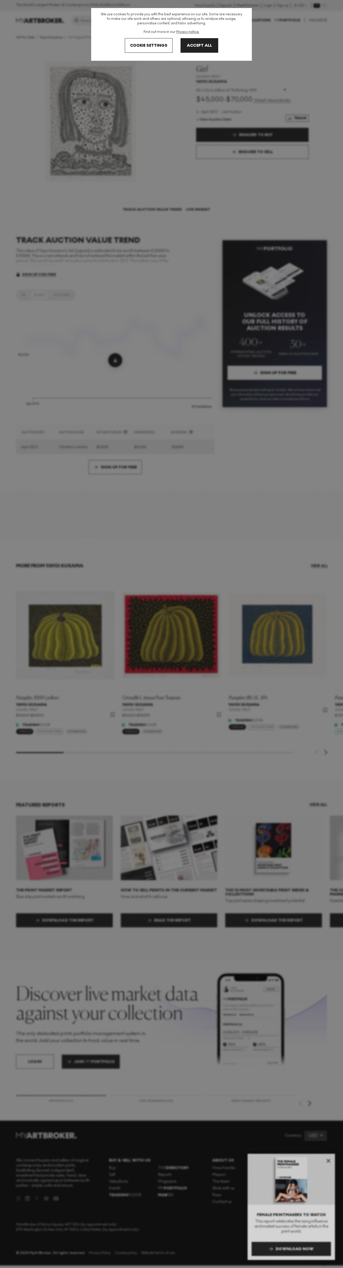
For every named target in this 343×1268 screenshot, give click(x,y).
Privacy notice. (187, 32)
